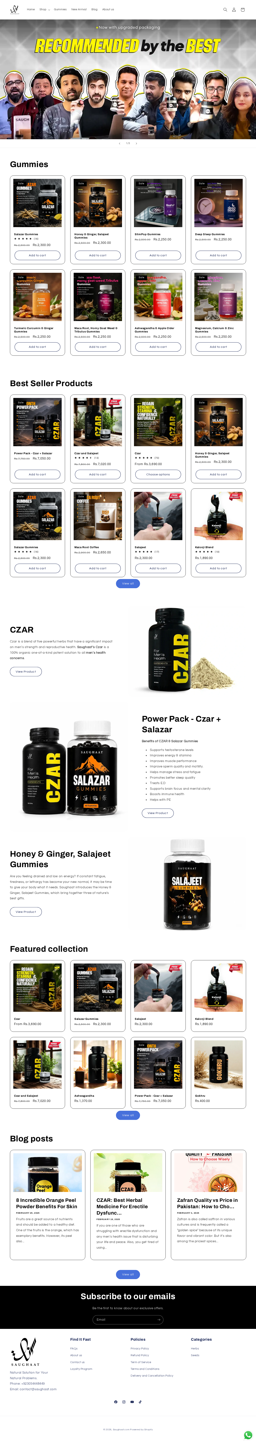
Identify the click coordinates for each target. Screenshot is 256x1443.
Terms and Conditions (145, 1368)
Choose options (158, 474)
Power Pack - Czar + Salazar (33, 453)
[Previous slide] (119, 143)
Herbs (195, 1348)
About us (76, 1355)
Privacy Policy (140, 1348)
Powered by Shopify (141, 1430)
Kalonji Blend (204, 547)
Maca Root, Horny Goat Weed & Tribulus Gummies (96, 330)
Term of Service (141, 1362)
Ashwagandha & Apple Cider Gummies (154, 330)
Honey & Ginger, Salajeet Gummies (91, 236)
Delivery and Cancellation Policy (152, 1375)
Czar (138, 453)
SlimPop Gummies (148, 234)
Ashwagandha (84, 1095)
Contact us (77, 1362)
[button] (44, 10)
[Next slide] (136, 143)
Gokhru (200, 1095)
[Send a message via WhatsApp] (248, 1435)
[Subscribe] (159, 1319)
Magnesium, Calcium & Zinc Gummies (214, 330)
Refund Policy (140, 1355)
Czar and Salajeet (86, 453)
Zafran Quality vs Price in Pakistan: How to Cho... (207, 1203)
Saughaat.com (121, 1430)
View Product (26, 671)
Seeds (195, 1355)
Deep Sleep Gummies (210, 234)
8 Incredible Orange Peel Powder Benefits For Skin (46, 1203)
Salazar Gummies (26, 234)
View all (128, 583)
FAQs (74, 1348)
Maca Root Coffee (86, 547)
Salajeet (140, 547)
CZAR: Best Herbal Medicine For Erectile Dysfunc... (122, 1207)
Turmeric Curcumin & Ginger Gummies (33, 330)
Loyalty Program (81, 1368)
